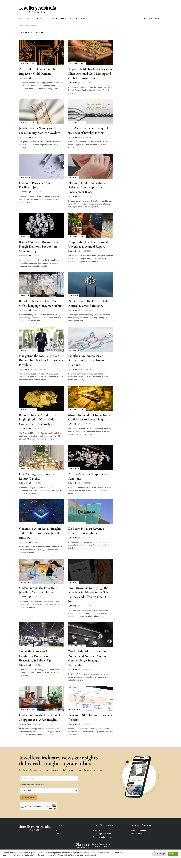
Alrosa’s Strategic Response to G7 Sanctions (90, 476)
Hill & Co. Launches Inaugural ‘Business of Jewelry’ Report (88, 130)
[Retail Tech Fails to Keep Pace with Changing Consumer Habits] (41, 284)
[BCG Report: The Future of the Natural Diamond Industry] (90, 284)
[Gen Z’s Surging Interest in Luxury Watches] (41, 457)
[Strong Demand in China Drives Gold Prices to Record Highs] (90, 398)
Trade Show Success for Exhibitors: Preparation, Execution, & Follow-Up (35, 655)
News (28, 18)
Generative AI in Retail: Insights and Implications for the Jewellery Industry (41, 533)
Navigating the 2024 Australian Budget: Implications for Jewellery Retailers (41, 360)
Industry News (28, 63)
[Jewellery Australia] (37, 9)
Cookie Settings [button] (159, 854)
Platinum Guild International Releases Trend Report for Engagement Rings (87, 187)
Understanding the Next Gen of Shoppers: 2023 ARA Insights (39, 717)
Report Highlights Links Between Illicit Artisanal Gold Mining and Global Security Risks (90, 73)
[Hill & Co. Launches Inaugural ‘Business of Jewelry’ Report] (90, 111)
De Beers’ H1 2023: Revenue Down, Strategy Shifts (86, 531)
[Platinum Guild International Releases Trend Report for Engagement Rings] (90, 166)
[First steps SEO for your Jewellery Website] (90, 698)
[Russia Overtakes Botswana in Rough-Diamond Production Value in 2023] (41, 225)
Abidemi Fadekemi (27, 369)
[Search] (145, 18)
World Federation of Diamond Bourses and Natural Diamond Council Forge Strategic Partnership (88, 658)
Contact (84, 18)
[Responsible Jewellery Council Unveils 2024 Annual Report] (90, 225)
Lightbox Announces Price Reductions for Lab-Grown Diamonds (86, 360)
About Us (73, 18)
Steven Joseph (26, 78)
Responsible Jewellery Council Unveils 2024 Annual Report (88, 244)
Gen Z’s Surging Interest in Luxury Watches (36, 476)
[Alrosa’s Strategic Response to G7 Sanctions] (90, 457)
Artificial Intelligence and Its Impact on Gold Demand (37, 71)
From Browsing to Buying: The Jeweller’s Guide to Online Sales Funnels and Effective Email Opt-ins (90, 594)
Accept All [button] (172, 854)
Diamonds (25, 177)
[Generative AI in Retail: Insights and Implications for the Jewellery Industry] (41, 511)
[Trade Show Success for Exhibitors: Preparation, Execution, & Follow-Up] (41, 634)
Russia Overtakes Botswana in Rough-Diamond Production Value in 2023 (38, 246)
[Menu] (20, 18)
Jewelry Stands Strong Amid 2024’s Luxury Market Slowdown (40, 130)
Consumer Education (55, 18)
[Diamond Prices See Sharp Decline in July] (41, 166)
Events (39, 18)
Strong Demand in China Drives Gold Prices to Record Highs (89, 417)
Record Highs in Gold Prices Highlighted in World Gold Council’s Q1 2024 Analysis (37, 419)
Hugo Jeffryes (26, 724)
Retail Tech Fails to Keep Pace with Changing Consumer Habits (40, 303)
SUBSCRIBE (28, 798)
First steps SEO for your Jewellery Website (90, 717)
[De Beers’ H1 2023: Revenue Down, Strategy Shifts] (90, 511)
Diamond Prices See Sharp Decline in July (36, 185)
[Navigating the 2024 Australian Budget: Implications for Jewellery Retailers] (41, 339)
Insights (73, 177)
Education (25, 582)
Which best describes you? (33, 785)
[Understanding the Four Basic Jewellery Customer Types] (41, 571)
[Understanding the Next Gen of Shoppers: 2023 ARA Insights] (41, 698)
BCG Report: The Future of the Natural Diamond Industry (88, 303)
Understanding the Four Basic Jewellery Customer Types (38, 590)
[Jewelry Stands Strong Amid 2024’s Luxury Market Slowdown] (41, 111)
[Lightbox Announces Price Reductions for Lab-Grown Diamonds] (90, 339)
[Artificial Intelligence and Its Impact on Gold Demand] (41, 52)
